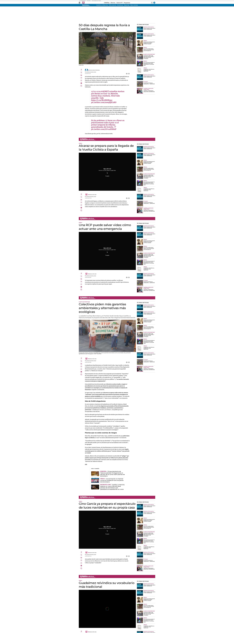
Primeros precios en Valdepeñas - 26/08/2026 (149, 83)
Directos (113, 2)
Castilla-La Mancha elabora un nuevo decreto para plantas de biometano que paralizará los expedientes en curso (112, 487)
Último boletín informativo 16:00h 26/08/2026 (149, 77)
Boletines (120, 5)
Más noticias (134, 5)
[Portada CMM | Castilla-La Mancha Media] (83, 3)
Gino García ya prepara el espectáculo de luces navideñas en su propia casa (149, 64)
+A (126, 73)
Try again (107, 255)
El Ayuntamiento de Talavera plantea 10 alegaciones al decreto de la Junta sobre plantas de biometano (112, 474)
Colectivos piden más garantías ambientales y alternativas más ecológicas (149, 57)
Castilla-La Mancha (102, 5)
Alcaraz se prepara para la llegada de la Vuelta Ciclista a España (149, 43)
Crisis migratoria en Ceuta (96, 0)
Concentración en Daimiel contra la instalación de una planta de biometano (111, 480)
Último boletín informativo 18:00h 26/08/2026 (149, 29)
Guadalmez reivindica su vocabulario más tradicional (149, 70)
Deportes (126, 5)
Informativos (112, 5)
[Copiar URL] (107, 173)
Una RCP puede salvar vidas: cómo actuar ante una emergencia (149, 49)
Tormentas (88, 0)
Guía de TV (119, 2)
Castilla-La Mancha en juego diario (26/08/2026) (149, 91)
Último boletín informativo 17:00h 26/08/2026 (149, 36)
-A (128, 73)
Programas (127, 2)
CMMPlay (107, 2)
